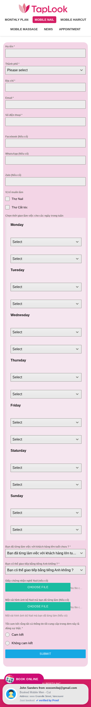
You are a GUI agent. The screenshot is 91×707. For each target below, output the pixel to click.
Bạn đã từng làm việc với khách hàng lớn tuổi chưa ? (38, 546)
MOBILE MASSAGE (24, 29)
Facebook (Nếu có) (16, 136)
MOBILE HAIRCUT (73, 19)
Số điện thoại (13, 115)
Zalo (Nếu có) (13, 175)
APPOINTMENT (70, 29)
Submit (45, 653)
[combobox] (45, 70)
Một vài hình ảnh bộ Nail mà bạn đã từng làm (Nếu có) (37, 600)
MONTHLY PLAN (16, 19)
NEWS (48, 29)
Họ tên (10, 46)
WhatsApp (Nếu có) (17, 153)
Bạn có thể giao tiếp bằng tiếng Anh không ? (32, 563)
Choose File (38, 587)
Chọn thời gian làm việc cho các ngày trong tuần (34, 215)
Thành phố (12, 63)
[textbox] (41, 70)
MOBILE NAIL (44, 19)
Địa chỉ (10, 80)
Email (9, 97)
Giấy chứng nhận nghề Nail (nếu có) (26, 580)
